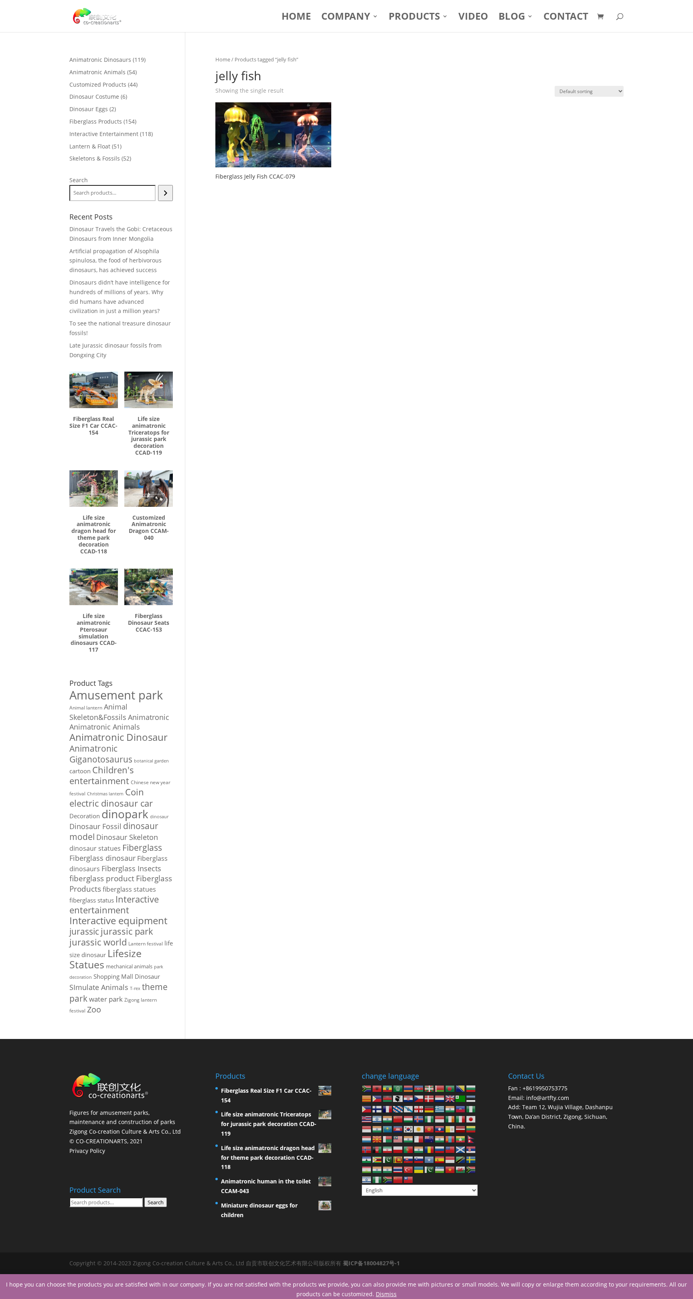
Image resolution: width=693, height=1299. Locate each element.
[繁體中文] (408, 1179)
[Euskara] (429, 1088)
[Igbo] (429, 1118)
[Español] (440, 1159)
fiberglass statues (129, 889)
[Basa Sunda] (450, 1159)
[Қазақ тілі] (388, 1128)
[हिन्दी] (388, 1118)
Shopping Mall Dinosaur (126, 976)
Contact (565, 17)
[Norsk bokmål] (367, 1149)
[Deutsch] (429, 1108)
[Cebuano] (377, 1098)
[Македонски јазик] (377, 1138)
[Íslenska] (419, 1118)
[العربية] (398, 1088)
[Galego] (408, 1108)
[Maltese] (419, 1138)
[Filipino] (367, 1108)
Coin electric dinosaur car (111, 797)
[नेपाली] (471, 1138)
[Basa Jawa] (367, 1128)
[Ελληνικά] (440, 1108)
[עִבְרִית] (377, 1118)
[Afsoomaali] (429, 1159)
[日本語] (471, 1118)
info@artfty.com (547, 1098)
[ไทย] (398, 1169)
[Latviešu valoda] (461, 1128)
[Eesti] (471, 1098)
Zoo (94, 1009)
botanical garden (151, 761)
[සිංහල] (398, 1159)
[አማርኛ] (388, 1088)
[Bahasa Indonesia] (440, 1118)
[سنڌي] (388, 1159)
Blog (511, 17)
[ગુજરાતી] (450, 1108)
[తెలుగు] (388, 1169)
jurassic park (127, 931)
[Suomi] (377, 1108)
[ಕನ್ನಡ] (377, 1128)
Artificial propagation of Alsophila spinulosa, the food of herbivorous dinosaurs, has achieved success (115, 260)
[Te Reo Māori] (429, 1138)
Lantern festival (145, 943)
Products (414, 17)
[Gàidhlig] (461, 1149)
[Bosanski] (461, 1088)
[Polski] (398, 1149)
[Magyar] (408, 1118)
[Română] (429, 1149)
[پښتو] (377, 1149)
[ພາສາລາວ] (440, 1128)
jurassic (84, 931)
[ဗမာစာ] (461, 1138)
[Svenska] (471, 1159)
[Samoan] (450, 1149)
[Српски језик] (471, 1149)
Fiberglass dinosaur (102, 858)
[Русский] (440, 1149)
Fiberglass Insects (131, 868)
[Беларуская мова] (440, 1088)
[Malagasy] (388, 1138)
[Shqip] (377, 1088)
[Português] (408, 1149)
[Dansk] (429, 1098)
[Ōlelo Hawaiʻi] (367, 1118)
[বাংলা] (450, 1088)
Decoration (84, 816)
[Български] (471, 1088)
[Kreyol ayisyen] (461, 1108)
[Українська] (419, 1169)
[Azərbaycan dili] (419, 1088)
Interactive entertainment (114, 904)
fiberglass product (101, 878)
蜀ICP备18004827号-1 (371, 1263)
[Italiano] (461, 1118)
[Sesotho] (367, 1159)
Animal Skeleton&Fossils (98, 712)
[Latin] (450, 1128)
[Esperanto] (461, 1098)
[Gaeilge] (450, 1118)
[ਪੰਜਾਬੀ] (419, 1149)
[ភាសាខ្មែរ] (398, 1128)
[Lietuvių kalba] (471, 1128)
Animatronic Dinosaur (118, 737)
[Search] (165, 193)
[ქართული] (419, 1108)
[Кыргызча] (429, 1128)
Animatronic (148, 717)
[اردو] (429, 1169)
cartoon (80, 771)
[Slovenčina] (408, 1159)
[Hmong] (398, 1118)
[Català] (367, 1098)
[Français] (388, 1108)
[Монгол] (450, 1138)
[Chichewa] (388, 1098)
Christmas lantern (105, 794)
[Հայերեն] (408, 1088)
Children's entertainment (101, 775)
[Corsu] (398, 1098)
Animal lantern (85, 707)
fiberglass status (91, 900)
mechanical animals (129, 966)
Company (345, 17)
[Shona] (377, 1159)
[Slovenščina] (419, 1159)
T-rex (135, 988)
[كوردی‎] (419, 1128)
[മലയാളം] (408, 1138)
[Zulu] (388, 1179)
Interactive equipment (118, 920)
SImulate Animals (98, 987)
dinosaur (159, 816)
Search (78, 180)
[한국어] (408, 1128)
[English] (450, 1098)
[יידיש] (367, 1179)
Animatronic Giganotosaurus (100, 753)
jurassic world (98, 942)
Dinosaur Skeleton (127, 837)
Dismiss (386, 1294)
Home (296, 17)
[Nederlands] (440, 1098)
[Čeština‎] (419, 1098)
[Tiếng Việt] (450, 1169)
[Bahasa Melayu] (398, 1138)
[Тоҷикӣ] (367, 1169)
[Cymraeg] (461, 1169)
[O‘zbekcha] (440, 1169)
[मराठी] (440, 1138)
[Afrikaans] (367, 1088)
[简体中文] (398, 1179)
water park (106, 999)
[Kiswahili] (461, 1159)
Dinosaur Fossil (95, 826)
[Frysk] (398, 1108)
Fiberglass (142, 847)
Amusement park (116, 695)
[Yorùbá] (377, 1179)
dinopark (124, 813)
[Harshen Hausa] (471, 1108)
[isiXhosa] (471, 1169)
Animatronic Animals (104, 727)
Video (473, 17)
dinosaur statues (95, 848)
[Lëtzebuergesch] (367, 1138)
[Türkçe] (408, 1169)
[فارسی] (388, 1149)
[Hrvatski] (408, 1098)
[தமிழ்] (377, 1169)
